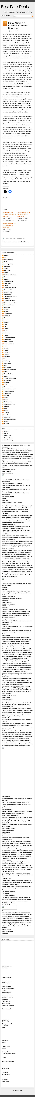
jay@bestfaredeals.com (16, 238)
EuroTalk (4, 587)
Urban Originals (6, 929)
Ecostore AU (5, 1020)
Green (5, 331)
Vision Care (7, 417)
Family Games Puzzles (8, 828)
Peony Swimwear (7, 981)
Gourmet (6, 328)
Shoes (6, 397)
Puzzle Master (6, 832)
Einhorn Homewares (8, 548)
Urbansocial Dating (7, 931)
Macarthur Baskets (7, 699)
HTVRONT (5, 1072)
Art (5, 257)
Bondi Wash (5, 1081)
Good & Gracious (7, 602)
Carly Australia (6, 1001)
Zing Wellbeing (6, 1074)
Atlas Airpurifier (6, 471)
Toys (5, 408)
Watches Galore (6, 1052)
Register (6, 431)
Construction (7, 294)
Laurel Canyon (6, 635)
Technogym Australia (8, 1061)
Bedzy (4, 990)
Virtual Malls (7, 415)
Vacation (6, 412)
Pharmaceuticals (9, 387)
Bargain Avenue (6, 992)
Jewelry (6, 348)
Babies (6, 262)
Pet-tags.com (6, 808)
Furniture (6, 318)
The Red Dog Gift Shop (8, 895)
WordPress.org (8, 440)
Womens (6, 423)
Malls (5, 359)
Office (5, 371)
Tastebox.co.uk (6, 878)
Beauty (6, 268)
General (6, 322)
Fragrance (7, 315)
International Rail (7, 622)
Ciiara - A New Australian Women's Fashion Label (16, 530)
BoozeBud (5, 1040)
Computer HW (8, 290)
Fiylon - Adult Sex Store (8, 596)
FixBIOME (5, 1080)
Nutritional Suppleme (10, 369)
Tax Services (7, 402)
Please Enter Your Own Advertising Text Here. (15, 535)
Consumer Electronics (10, 296)
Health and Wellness (9, 337)
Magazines (7, 356)
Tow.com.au (5, 911)
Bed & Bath (7, 270)
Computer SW (8, 292)
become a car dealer (8, 496)
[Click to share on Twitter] (5, 191)
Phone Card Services (10, 389)
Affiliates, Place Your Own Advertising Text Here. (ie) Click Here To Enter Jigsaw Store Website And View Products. (16, 632)
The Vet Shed (6, 905)
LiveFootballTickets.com (9, 695)
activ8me (4, 968)
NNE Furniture (6, 796)
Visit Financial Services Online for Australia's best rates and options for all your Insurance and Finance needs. (16, 592)
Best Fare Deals (15, 7)
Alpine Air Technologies (8, 469)
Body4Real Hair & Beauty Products (12, 502)
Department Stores (9, 300)
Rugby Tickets (6, 697)
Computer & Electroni (10, 287)
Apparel (6, 255)
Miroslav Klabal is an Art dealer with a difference (24, 214)
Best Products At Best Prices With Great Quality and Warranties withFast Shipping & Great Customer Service (16, 888)
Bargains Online (6, 986)
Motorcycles (7, 367)
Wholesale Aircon (7, 994)
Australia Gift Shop (7, 473)
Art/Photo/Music (8, 259)
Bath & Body (7, 266)
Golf (5, 326)
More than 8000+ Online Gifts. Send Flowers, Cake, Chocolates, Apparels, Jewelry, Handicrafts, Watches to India (17, 874)
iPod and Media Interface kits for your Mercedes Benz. (17, 537)
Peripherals (7, 382)
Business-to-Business (10, 275)
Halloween (7, 335)
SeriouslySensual (7, 839)
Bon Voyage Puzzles (8, 830)
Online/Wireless (8, 374)
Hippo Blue (5, 607)
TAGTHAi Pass (6, 1003)
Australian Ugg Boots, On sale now (12, 483)
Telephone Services (9, 404)
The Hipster (5, 893)
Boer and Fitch (6, 504)
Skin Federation (6, 860)
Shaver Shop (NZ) (7, 977)
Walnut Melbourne (7, 966)
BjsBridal (5, 500)
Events (6, 309)
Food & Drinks (8, 313)
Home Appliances (9, 344)
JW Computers (6, 983)
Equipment (7, 307)
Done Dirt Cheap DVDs (8, 539)
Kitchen (6, 350)
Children (6, 277)
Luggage (6, 354)
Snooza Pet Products (8, 1005)
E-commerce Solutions (10, 303)
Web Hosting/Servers (10, 419)
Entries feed (7, 435)
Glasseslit (5, 600)
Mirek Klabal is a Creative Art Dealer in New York (19, 25)
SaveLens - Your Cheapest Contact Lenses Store (15, 837)
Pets (5, 384)
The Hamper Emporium (8, 891)
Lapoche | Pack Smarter (8, 1053)
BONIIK (4, 1048)
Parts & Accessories (10, 378)
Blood (3, 1027)
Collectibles (7, 283)
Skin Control (5, 1068)
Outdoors (6, 376)
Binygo (4, 498)
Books (6, 272)
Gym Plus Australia (7, 997)
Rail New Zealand (7, 834)
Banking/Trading (8, 264)
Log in (6, 433)
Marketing (7, 361)
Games (6, 320)
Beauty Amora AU (7, 1024)
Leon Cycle (5, 1025)
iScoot (4, 1057)
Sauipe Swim (6, 836)
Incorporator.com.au (8, 619)
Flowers (6, 311)
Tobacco (6, 406)
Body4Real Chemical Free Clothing (12, 598)
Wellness (6, 421)
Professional (7, 393)
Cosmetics (7, 298)
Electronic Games (9, 305)
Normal (4, 1042)
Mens (5, 365)
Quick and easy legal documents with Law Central (16, 637)
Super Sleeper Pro (7, 1009)
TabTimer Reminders (8, 871)
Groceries (7, 333)
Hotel (5, 346)
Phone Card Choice (7, 809)
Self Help (6, 395)
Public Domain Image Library (10, 815)
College (6, 285)
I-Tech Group (5, 624)
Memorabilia (7, 363)
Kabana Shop (6, 1046)
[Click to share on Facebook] (10, 191)
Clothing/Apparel (8, 281)
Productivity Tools (9, 391)
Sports (6, 400)
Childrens (6, 279)
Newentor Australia (7, 996)
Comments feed (8, 438)
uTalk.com (5, 933)
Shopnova (5, 999)
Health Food (7, 339)
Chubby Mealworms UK (8, 524)
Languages (7, 352)
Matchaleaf (5, 717)
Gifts (5, 324)
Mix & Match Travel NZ (8, 988)
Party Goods (7, 380)
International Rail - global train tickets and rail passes (17, 621)
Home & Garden (8, 341)
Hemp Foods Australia (8, 604)
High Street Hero (7, 606)
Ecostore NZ (5, 1022)
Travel (5, 410)
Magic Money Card (7, 706)
